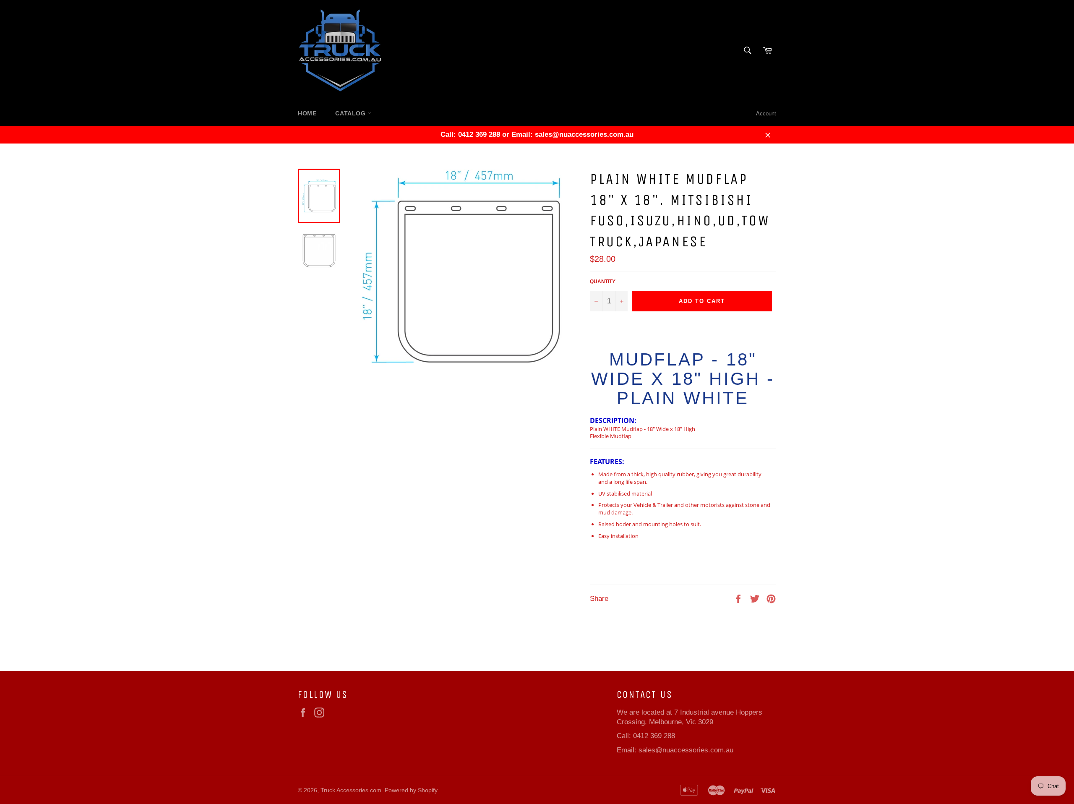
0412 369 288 (654, 736)
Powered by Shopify (411, 790)
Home (307, 113)
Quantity (602, 282)
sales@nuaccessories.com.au (686, 750)
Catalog (351, 113)
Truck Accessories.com (351, 790)
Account (766, 113)
